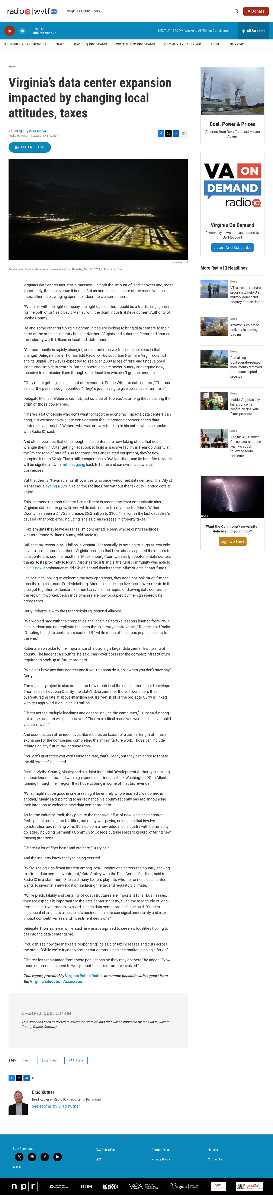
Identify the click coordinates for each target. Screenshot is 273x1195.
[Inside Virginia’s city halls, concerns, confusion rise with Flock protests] (214, 401)
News (60, 44)
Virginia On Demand (232, 225)
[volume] (22, 31)
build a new (32, 568)
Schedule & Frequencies (25, 44)
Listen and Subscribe (232, 247)
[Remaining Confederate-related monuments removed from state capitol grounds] (214, 359)
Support (237, 44)
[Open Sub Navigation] (49, 44)
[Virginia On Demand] (232, 184)
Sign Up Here (232, 541)
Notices (213, 1149)
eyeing (51, 486)
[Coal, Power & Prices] (232, 91)
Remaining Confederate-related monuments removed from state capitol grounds (246, 367)
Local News (50, 1060)
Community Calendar (182, 44)
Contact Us (215, 1159)
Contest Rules (161, 1149)
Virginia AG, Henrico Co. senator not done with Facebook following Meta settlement (245, 446)
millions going (74, 464)
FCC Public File (105, 1149)
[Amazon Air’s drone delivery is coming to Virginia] (214, 326)
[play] (9, 31)
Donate (257, 11)
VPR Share (76, 1060)
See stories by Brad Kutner (56, 1106)
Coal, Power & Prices (232, 124)
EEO (98, 1159)
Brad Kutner (37, 131)
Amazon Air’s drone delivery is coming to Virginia (245, 329)
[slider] (29, 31)
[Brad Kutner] (18, 1102)
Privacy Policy (161, 1159)
